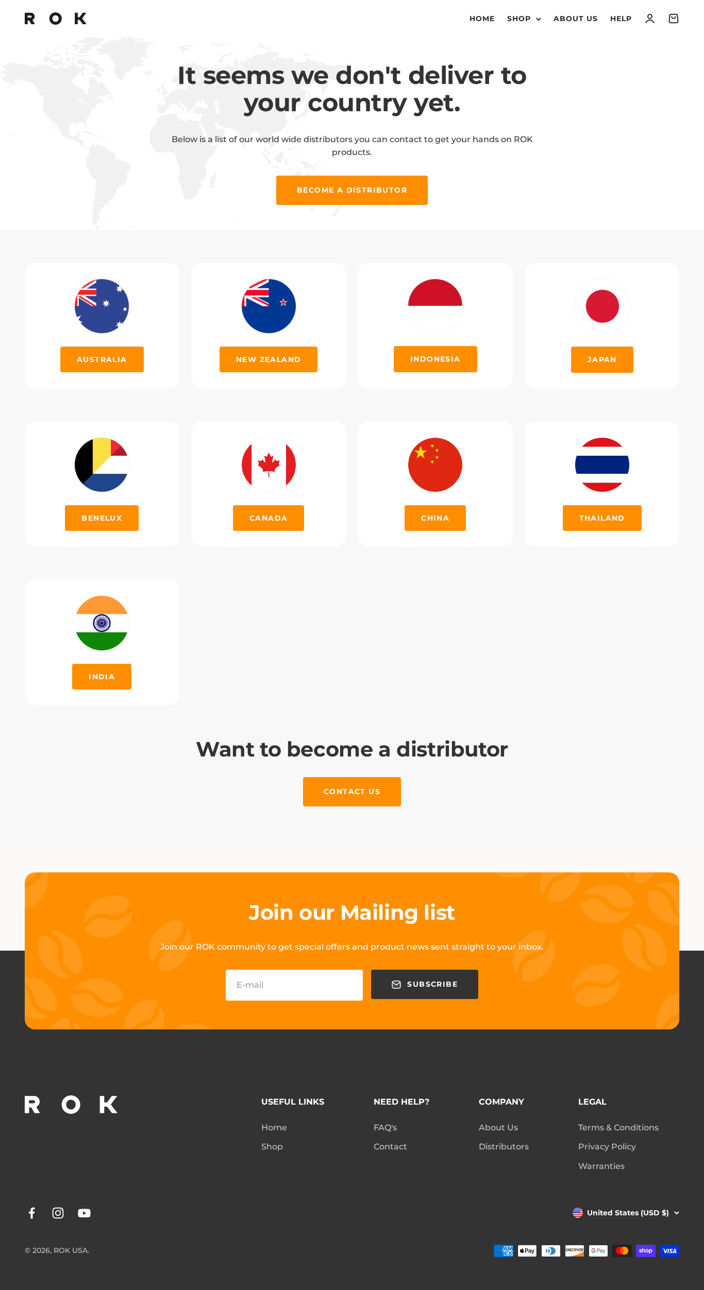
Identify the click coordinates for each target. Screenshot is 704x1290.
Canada (268, 518)
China (435, 518)
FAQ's (385, 1127)
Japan (602, 359)
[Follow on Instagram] (58, 1213)
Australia (102, 359)
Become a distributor (352, 190)
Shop (519, 18)
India (102, 676)
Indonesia (435, 359)
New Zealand (268, 359)
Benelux (101, 518)
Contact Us (352, 791)
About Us (576, 18)
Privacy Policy (607, 1146)
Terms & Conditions (618, 1127)
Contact (390, 1146)
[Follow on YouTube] (84, 1213)
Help (621, 18)
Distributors (504, 1146)
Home (482, 18)
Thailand (602, 518)
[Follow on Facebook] (32, 1213)
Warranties (601, 1166)
